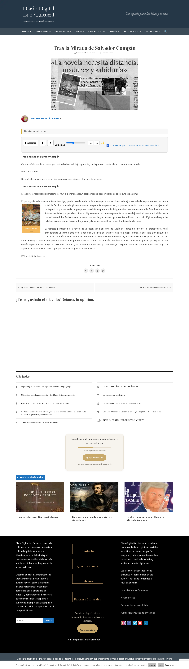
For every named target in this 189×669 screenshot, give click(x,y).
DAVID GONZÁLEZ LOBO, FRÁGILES (120, 386)
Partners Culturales (87, 599)
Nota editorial (128, 597)
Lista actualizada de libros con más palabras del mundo (45, 403)
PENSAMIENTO (131, 31)
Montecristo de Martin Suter (153, 287)
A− (97, 143)
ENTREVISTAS (153, 31)
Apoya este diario (94, 457)
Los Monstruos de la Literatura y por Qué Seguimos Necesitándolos (132, 411)
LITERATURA (42, 31)
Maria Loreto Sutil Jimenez (45, 118)
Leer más (169, 665)
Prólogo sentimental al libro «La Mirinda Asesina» (145, 518)
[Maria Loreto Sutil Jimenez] (24, 121)
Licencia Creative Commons (134, 590)
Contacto (87, 551)
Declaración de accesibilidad (135, 605)
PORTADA (26, 31)
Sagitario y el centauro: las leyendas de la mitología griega (46, 386)
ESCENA (80, 31)
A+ (91, 143)
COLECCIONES (62, 31)
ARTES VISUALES (96, 31)
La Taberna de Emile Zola (114, 394)
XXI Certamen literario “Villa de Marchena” (40, 422)
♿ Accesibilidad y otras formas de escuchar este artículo (132, 145)
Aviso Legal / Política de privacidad (138, 612)
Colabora (87, 581)
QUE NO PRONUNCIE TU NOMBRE (38, 287)
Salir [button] (161, 665)
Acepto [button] (152, 665)
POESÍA (113, 31)
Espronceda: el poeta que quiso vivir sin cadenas (93, 518)
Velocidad (60, 144)
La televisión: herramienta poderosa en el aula (123, 403)
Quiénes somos (87, 566)
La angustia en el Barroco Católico (38, 517)
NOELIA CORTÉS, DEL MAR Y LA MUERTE (123, 420)
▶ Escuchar (30, 143)
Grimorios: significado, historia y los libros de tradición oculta (48, 394)
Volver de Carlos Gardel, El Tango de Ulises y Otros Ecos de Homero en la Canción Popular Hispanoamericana (53, 413)
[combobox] (35, 620)
